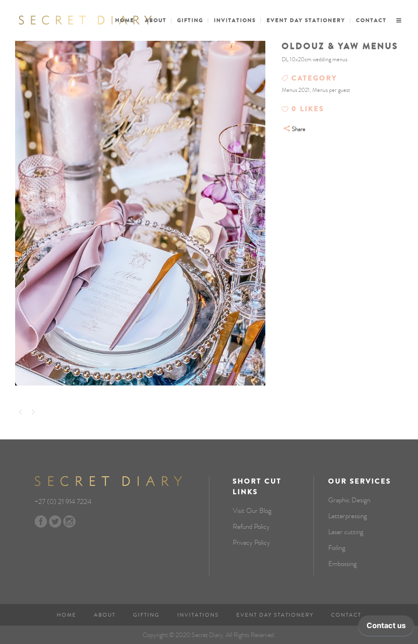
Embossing (342, 563)
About (105, 615)
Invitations (198, 615)
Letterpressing (347, 516)
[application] (386, 627)
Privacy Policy (251, 542)
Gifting (146, 615)
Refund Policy (251, 526)
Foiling (336, 548)
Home (66, 615)
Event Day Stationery (275, 615)
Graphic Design (349, 500)
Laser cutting (345, 532)
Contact (346, 615)
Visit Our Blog (252, 510)
